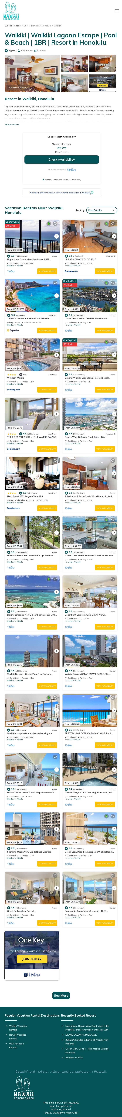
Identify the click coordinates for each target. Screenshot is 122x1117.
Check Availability (61, 159)
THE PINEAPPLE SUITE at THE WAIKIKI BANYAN (31, 437)
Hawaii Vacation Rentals (18, 1036)
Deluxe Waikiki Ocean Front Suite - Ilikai (85, 437)
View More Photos (18, 87)
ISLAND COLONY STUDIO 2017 (80, 259)
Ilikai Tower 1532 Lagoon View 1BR (25, 496)
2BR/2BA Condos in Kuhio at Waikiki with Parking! (86, 1041)
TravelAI (72, 1102)
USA (26, 25)
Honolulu (46, 25)
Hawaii (35, 25)
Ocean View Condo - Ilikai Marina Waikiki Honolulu (86, 1050)
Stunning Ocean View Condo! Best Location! (29, 852)
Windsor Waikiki (15, 378)
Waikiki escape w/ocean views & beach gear (29, 733)
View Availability (47, 271)
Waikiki (57, 25)
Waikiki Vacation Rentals (18, 1027)
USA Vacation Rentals (16, 1045)
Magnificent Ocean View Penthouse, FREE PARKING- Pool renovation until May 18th (87, 1027)
